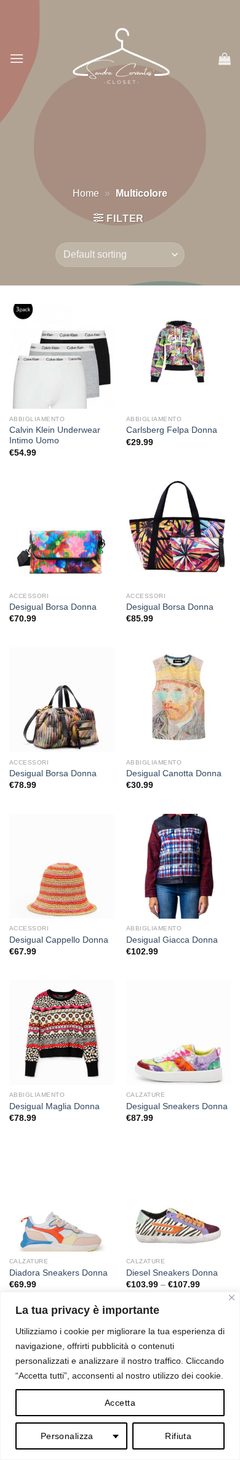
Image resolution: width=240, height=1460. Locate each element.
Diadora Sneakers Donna (58, 1273)
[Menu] (16, 58)
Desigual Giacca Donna (172, 940)
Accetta (120, 1403)
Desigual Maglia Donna (54, 1106)
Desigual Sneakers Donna (177, 1106)
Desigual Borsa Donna (53, 607)
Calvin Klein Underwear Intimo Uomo (54, 435)
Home (86, 193)
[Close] (231, 1297)
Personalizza (67, 1436)
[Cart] (224, 58)
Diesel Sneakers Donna (172, 1273)
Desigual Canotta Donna (174, 773)
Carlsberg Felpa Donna (171, 430)
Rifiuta (178, 1436)
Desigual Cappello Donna (58, 940)
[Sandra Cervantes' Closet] (121, 58)
